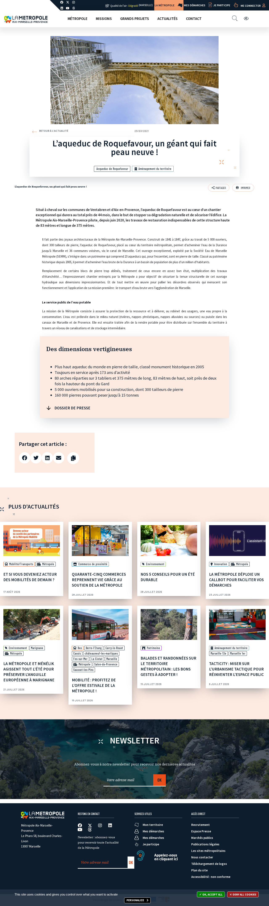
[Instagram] (100, 825)
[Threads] (73, 8)
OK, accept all (212, 894)
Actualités (167, 18)
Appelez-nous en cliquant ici (166, 857)
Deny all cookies (244, 894)
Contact (194, 18)
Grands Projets (134, 18)
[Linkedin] (62, 8)
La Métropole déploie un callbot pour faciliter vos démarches (236, 580)
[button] (243, 187)
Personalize (136, 900)
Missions (104, 18)
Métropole (77, 18)
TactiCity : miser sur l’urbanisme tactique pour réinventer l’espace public (236, 669)
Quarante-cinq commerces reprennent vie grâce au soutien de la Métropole (99, 580)
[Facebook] (80, 825)
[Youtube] (68, 8)
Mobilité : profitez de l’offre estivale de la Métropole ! (94, 685)
